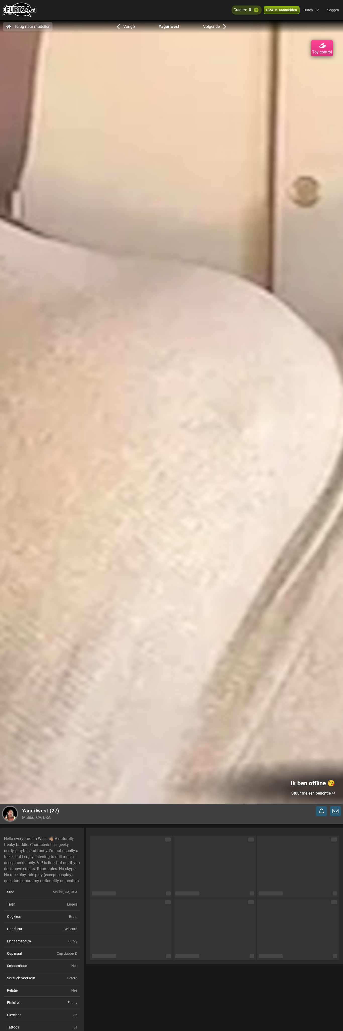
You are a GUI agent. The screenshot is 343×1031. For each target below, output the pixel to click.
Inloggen (332, 10)
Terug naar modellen (32, 26)
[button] (311, 10)
